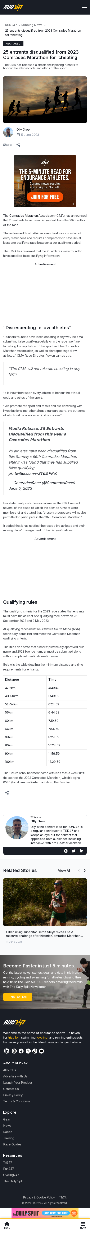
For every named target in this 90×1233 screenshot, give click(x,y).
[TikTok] (34, 1051)
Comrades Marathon (23, 216)
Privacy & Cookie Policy (39, 1197)
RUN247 (11, 25)
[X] (28, 1051)
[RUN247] (13, 7)
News (7, 1126)
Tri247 (7, 1162)
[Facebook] (21, 1051)
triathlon (13, 1037)
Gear (6, 1119)
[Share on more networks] (18, 144)
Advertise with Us (15, 1076)
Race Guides (12, 1144)
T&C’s (63, 1197)
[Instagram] (14, 1051)
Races (7, 1132)
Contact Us (11, 1089)
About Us (9, 1070)
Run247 (8, 1169)
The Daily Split (13, 1181)
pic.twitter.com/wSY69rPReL (32, 473)
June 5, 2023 (20, 488)
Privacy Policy (13, 1095)
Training (8, 1138)
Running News (31, 25)
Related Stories (20, 870)
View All (64, 870)
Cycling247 (11, 1175)
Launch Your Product (17, 1083)
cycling (42, 1037)
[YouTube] (41, 1051)
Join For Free (18, 997)
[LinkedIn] (6, 1050)
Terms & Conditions (16, 1101)
